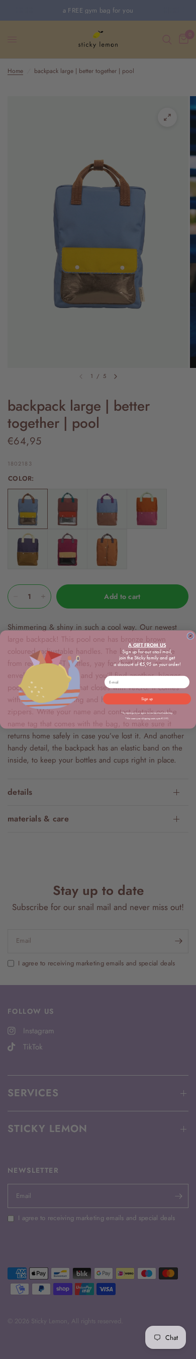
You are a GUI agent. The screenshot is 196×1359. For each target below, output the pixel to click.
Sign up (147, 698)
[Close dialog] (190, 636)
